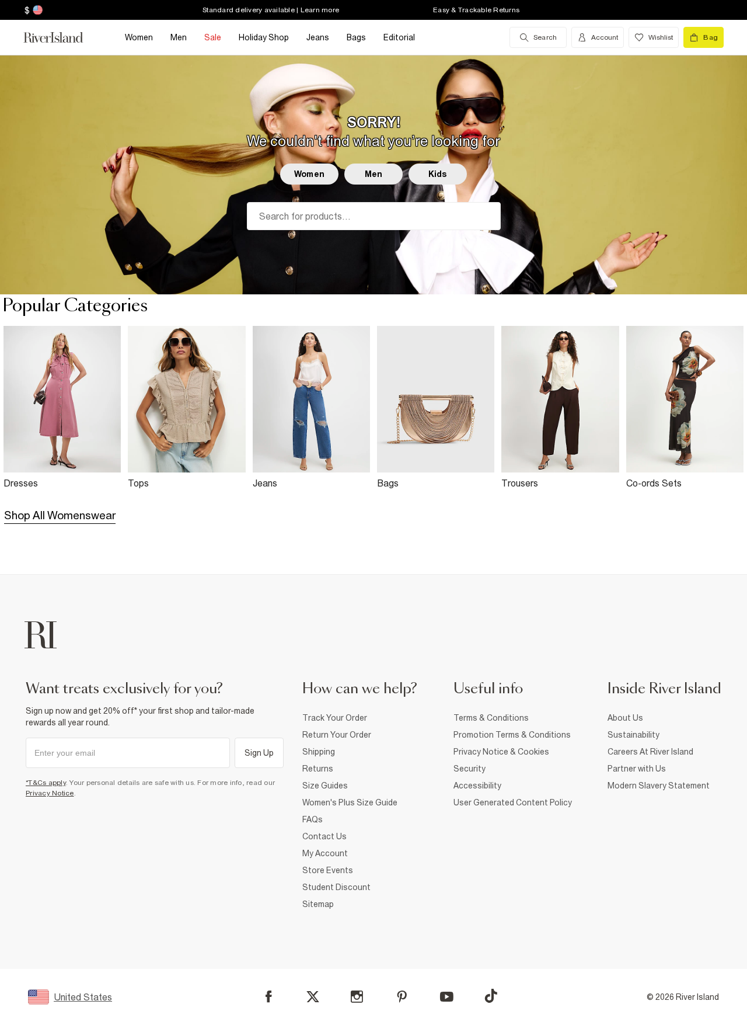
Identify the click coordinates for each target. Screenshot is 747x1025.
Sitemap (318, 904)
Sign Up (259, 753)
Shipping (318, 751)
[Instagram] (357, 997)
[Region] (36, 10)
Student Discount (336, 887)
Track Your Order (334, 717)
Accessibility (477, 785)
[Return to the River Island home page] (61, 37)
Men (373, 174)
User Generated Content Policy (512, 802)
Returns (317, 768)
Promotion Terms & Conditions (512, 734)
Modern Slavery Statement (659, 785)
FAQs (312, 819)
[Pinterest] (402, 997)
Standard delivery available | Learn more (271, 10)
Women (309, 174)
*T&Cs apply (46, 783)
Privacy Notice (50, 793)
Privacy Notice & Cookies (501, 751)
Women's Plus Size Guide (349, 802)
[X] (313, 997)
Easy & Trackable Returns (476, 10)
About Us (625, 717)
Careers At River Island (650, 751)
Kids (438, 174)
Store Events (327, 870)
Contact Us (324, 836)
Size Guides (325, 785)
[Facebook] (269, 997)
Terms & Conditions (491, 717)
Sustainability (633, 734)
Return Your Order (336, 734)
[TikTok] (491, 996)
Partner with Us (637, 768)
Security (469, 768)
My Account (325, 853)
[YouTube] (447, 997)
